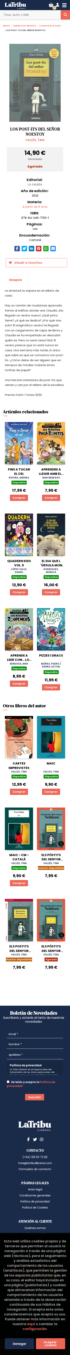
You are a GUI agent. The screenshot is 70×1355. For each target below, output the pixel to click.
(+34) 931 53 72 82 (35, 1157)
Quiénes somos (35, 1228)
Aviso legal (35, 1189)
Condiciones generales (35, 1195)
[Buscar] (65, 14)
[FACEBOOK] (28, 1139)
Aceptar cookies (50, 1343)
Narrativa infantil (24, 25)
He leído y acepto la (31, 1084)
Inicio (6, 25)
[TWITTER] (35, 1139)
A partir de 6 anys (50, 25)
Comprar (18, 498)
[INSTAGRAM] (42, 1139)
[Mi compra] (51, 5)
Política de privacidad (35, 1201)
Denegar (19, 1344)
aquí (31, 1324)
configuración (35, 1329)
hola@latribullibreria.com (35, 1163)
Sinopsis (15, 280)
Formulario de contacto (35, 1169)
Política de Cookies (35, 1207)
